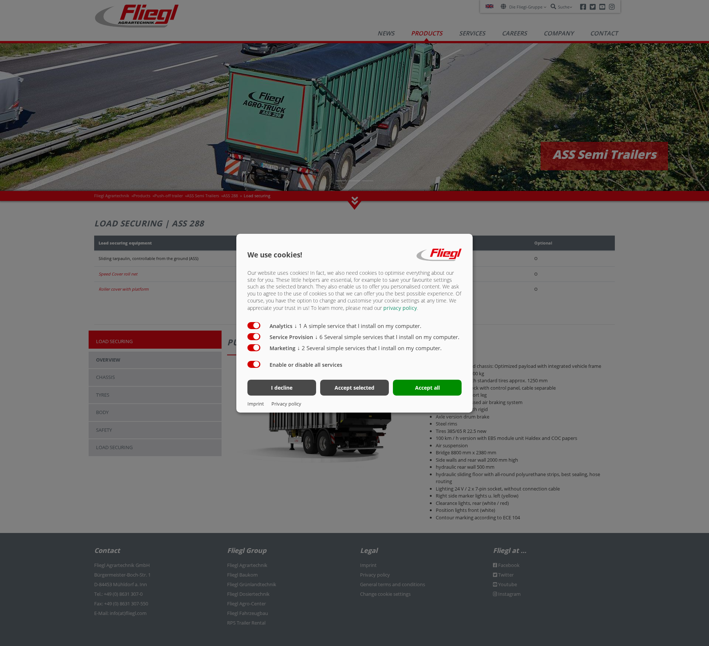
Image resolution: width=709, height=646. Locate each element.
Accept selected (354, 387)
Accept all (427, 387)
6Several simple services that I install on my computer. (387, 337)
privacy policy (400, 307)
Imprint (255, 403)
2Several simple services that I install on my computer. (369, 348)
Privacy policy (286, 403)
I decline (281, 387)
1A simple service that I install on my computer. (357, 325)
